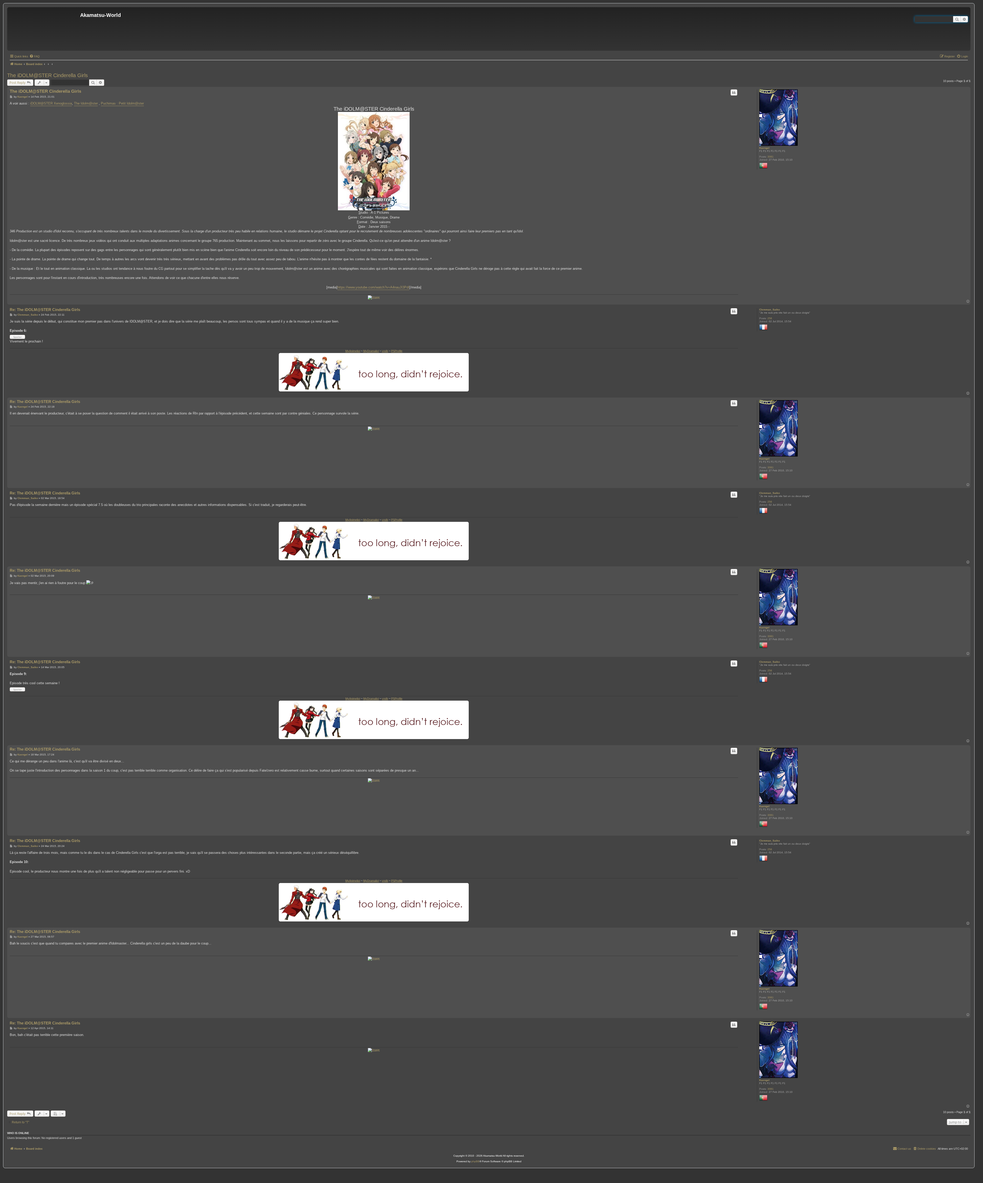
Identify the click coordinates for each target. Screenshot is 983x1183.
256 (769, 318)
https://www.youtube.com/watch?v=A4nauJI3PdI (373, 287)
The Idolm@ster (86, 103)
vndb (385, 350)
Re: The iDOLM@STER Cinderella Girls (45, 309)
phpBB (475, 1161)
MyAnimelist (352, 350)
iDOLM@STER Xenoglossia (51, 103)
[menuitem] (34, 56)
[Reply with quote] (734, 92)
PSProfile (396, 350)
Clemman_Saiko (769, 309)
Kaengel (764, 148)
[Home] (44, 28)
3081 (770, 156)
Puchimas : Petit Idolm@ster (122, 103)
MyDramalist (371, 350)
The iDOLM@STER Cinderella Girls (47, 75)
